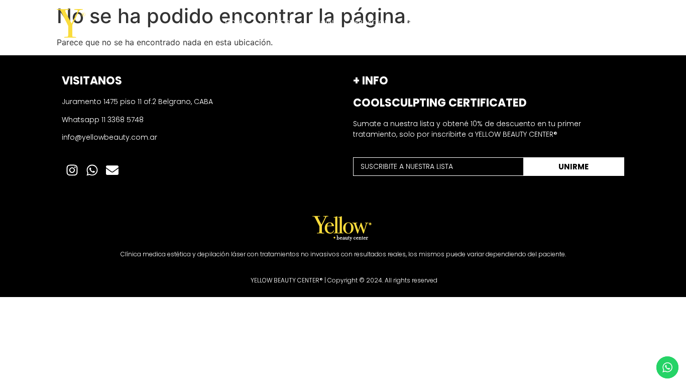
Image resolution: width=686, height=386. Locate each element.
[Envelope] (112, 170)
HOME (235, 23)
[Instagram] (72, 170)
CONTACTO (602, 23)
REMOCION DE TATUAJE (443, 23)
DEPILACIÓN (369, 23)
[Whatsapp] (92, 170)
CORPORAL (278, 23)
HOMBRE (553, 23)
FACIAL (323, 23)
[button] (279, 23)
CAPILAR (510, 23)
